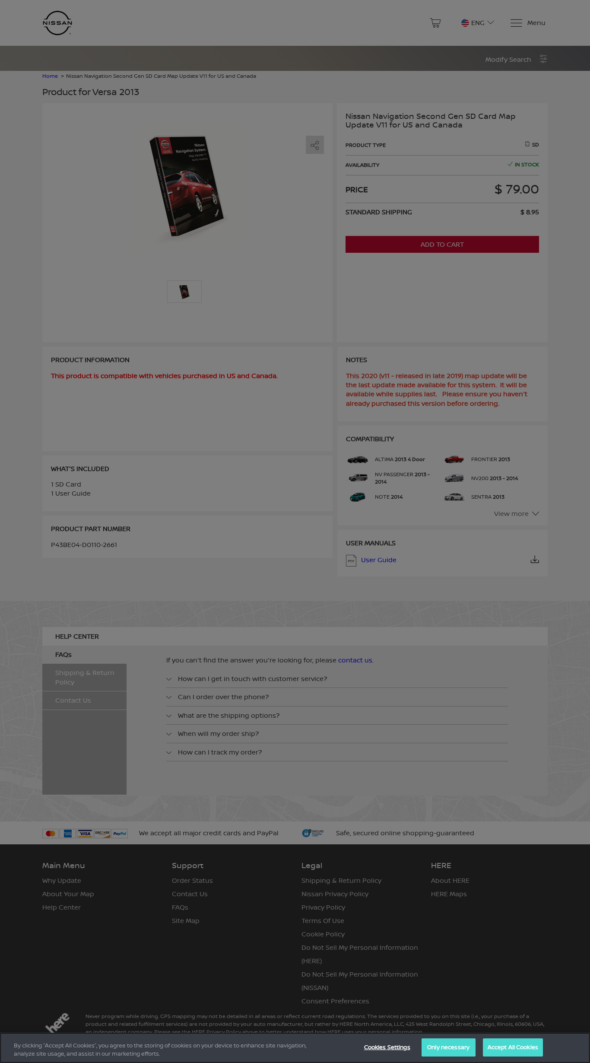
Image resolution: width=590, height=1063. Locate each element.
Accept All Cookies (513, 1047)
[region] (295, 1048)
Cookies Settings (387, 1047)
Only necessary (448, 1047)
